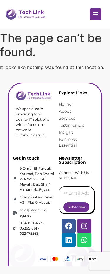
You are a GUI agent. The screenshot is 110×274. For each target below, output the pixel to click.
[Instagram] (84, 226)
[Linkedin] (69, 240)
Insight (66, 132)
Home (65, 104)
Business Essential (68, 142)
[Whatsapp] (84, 240)
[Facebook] (69, 226)
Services (67, 118)
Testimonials (71, 125)
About (65, 111)
